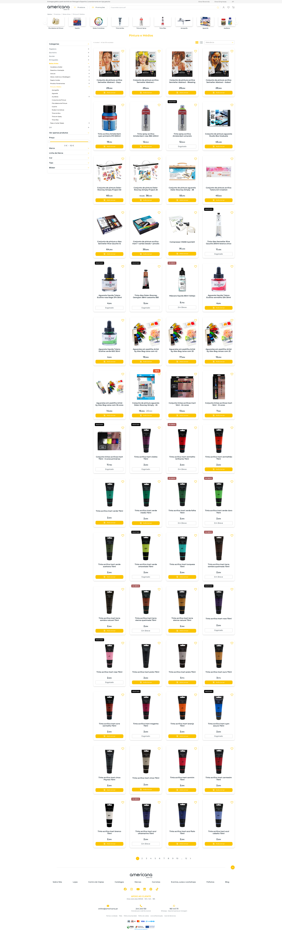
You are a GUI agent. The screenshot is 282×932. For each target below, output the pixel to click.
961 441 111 (174, 909)
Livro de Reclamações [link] (156, 916)
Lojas (75, 882)
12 (186, 858)
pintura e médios (79, 14)
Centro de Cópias (96, 882)
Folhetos (210, 882)
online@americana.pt (108, 909)
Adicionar (111, 93)
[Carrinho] (233, 7)
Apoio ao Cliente (141, 896)
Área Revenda (204, 2)
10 (177, 858)
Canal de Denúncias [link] (170, 916)
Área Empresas (220, 2)
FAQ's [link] (120, 916)
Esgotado (182, 146)
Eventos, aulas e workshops (183, 882)
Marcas (138, 882)
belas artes (66, 14)
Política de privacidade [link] (130, 916)
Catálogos (119, 882)
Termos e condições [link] (111, 916)
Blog (227, 882)
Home (49, 14)
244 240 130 (141, 909)
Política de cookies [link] (143, 916)
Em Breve (182, 307)
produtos (57, 14)
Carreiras (156, 882)
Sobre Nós (57, 882)
